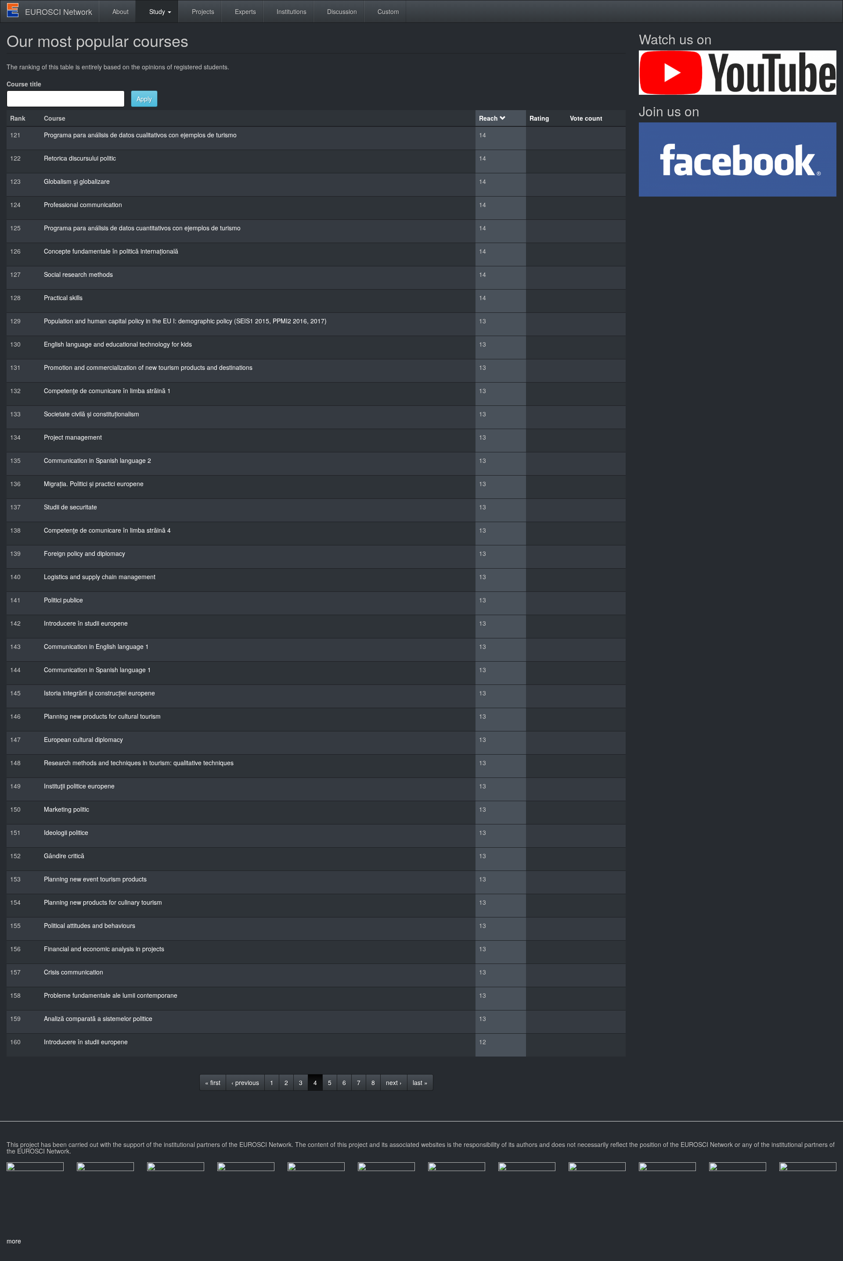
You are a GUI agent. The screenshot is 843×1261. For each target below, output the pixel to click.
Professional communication (83, 204)
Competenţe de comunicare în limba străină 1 (107, 390)
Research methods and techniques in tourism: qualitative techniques (139, 762)
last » (420, 1082)
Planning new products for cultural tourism (102, 716)
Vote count (586, 118)
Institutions (290, 11)
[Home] (16, 10)
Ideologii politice (66, 832)
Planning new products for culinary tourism (103, 902)
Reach (488, 118)
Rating (539, 118)
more (14, 1240)
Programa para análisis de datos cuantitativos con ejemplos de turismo (142, 227)
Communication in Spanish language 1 (97, 669)
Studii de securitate (70, 506)
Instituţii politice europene (79, 785)
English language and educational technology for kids (118, 344)
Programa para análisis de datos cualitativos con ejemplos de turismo (140, 134)
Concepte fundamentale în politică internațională (111, 251)
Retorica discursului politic (80, 158)
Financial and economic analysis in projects (104, 948)
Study (157, 11)
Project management (73, 437)
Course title (24, 83)
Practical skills (63, 297)
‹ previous (245, 1082)
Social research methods (78, 274)
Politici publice (63, 599)
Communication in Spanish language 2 (97, 460)
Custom (387, 11)
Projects (202, 11)
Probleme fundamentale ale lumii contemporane (110, 995)
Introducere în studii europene (86, 623)
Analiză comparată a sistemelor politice (98, 1018)
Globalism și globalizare (77, 181)
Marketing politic (66, 809)
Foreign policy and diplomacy (84, 553)
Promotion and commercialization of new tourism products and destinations (148, 367)
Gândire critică (64, 855)
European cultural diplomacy (83, 739)
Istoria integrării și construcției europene (99, 692)
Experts (244, 11)
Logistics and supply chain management (99, 576)
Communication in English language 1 (96, 646)
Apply (144, 98)
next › (394, 1082)
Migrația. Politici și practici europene (94, 483)
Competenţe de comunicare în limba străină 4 (107, 530)
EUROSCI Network (58, 11)
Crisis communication (73, 971)
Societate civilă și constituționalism (91, 413)
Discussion (341, 11)
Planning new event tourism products (95, 878)
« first (212, 1082)
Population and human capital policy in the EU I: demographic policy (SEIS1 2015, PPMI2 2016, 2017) (185, 320)
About (120, 11)
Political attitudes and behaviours (89, 925)
